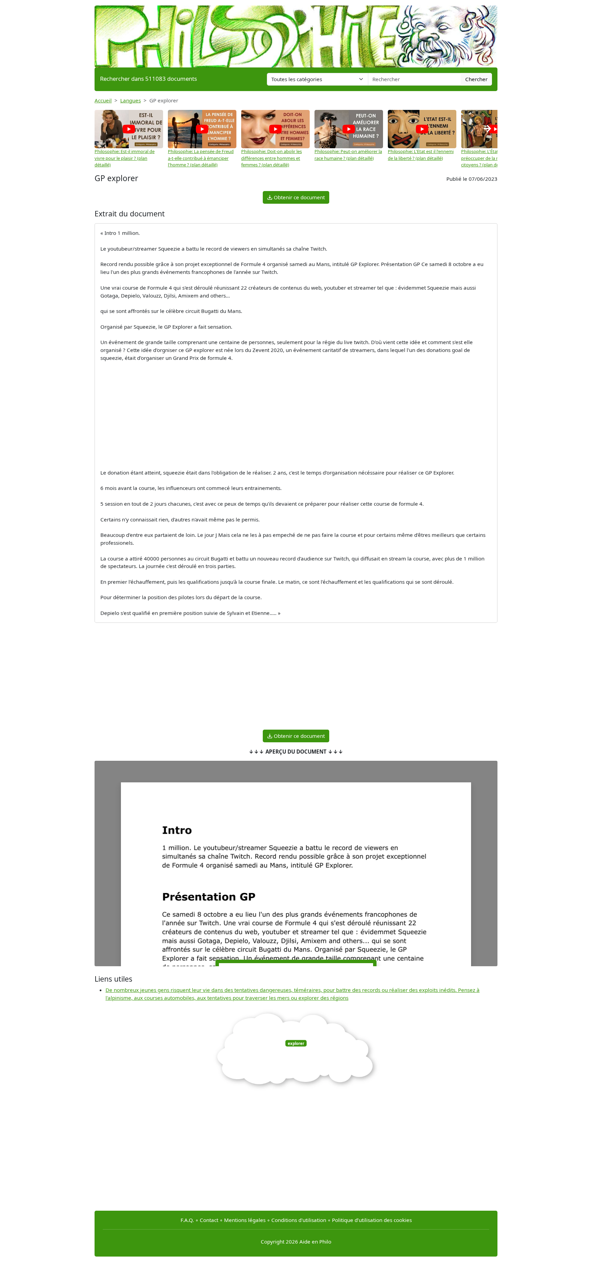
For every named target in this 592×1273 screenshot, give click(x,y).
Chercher (476, 79)
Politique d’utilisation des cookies (372, 1220)
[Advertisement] (296, 415)
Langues (130, 100)
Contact (209, 1220)
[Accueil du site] (296, 33)
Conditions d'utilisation (298, 1220)
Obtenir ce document (298, 197)
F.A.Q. (187, 1220)
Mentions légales (245, 1220)
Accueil (103, 100)
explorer (296, 1043)
